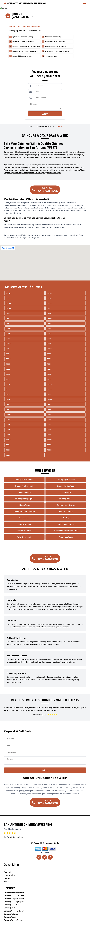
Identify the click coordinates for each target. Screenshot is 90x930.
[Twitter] (44, 857)
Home (30, 126)
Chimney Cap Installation (45, 126)
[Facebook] (50, 857)
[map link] (5, 3)
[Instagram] (38, 857)
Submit (45, 114)
